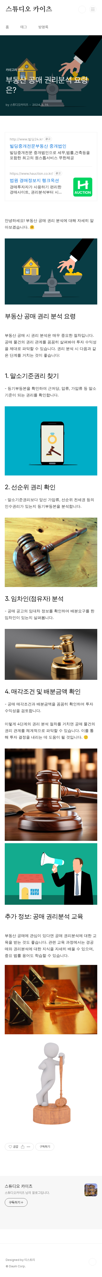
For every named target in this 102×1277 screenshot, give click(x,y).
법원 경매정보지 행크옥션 (34, 180)
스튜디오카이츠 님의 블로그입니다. (27, 1193)
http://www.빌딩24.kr (26, 139)
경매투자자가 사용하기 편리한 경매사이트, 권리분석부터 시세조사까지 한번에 (36, 189)
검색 (82, 9)
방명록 (43, 27)
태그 (23, 27)
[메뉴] (92, 9)
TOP (92, 1262)
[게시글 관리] (29, 1146)
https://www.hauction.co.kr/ (31, 173)
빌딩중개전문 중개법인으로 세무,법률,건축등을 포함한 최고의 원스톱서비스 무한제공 (50, 155)
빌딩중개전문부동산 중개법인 (38, 145)
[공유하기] (23, 1146)
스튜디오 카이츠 (29, 9)
